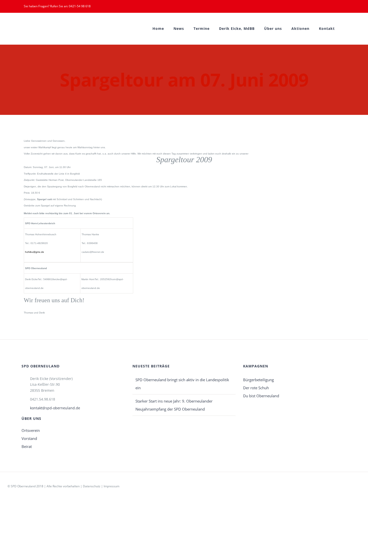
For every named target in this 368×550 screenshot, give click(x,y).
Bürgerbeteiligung (258, 379)
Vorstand (29, 438)
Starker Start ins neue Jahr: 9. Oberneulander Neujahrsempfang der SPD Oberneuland (174, 405)
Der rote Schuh (256, 387)
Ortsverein (31, 430)
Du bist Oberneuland (261, 395)
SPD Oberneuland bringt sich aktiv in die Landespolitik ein (182, 383)
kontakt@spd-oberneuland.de (55, 408)
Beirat (27, 446)
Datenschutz (91, 486)
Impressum (111, 486)
